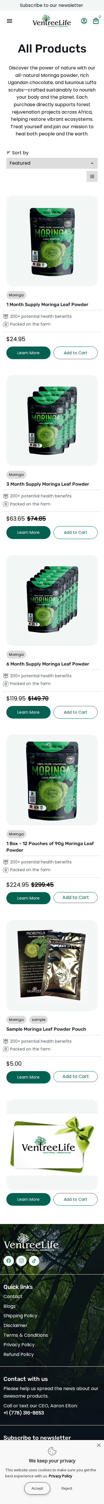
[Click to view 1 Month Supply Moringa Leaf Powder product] (52, 241)
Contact (13, 1296)
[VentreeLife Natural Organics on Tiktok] (34, 1261)
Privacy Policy (19, 1344)
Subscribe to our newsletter (52, 5)
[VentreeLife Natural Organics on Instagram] (21, 1261)
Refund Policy (18, 1354)
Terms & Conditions (25, 1335)
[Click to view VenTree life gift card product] (52, 1145)
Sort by (17, 152)
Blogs (9, 1306)
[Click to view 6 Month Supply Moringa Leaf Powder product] (52, 600)
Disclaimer (15, 1325)
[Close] (99, 1445)
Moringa (16, 295)
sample (38, 1019)
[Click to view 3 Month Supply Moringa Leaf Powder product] (52, 420)
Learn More (28, 353)
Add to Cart (75, 353)
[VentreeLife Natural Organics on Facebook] (8, 1261)
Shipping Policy (20, 1315)
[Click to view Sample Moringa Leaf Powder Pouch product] (52, 965)
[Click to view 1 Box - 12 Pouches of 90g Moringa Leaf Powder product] (52, 780)
